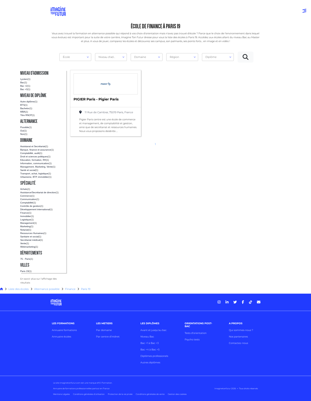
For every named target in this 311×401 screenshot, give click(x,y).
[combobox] (75, 57)
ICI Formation (105, 383)
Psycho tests (192, 339)
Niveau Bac (147, 336)
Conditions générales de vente (150, 394)
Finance (70, 289)
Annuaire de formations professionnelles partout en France (81, 388)
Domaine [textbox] (140, 57)
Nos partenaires (238, 336)
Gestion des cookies (177, 394)
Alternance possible (47, 289)
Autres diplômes (150, 362)
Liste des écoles (18, 289)
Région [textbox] (174, 57)
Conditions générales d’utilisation (89, 394)
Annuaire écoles (61, 336)
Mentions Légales (61, 394)
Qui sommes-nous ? (241, 330)
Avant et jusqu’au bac (153, 330)
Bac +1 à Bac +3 (149, 343)
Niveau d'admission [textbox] (109, 57)
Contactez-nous (238, 343)
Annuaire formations (64, 330)
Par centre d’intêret (108, 336)
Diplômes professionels (154, 356)
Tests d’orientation (196, 333)
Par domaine (104, 330)
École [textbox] (66, 57)
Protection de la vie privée (120, 394)
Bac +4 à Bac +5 (149, 349)
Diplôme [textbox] (211, 57)
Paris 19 (85, 289)
